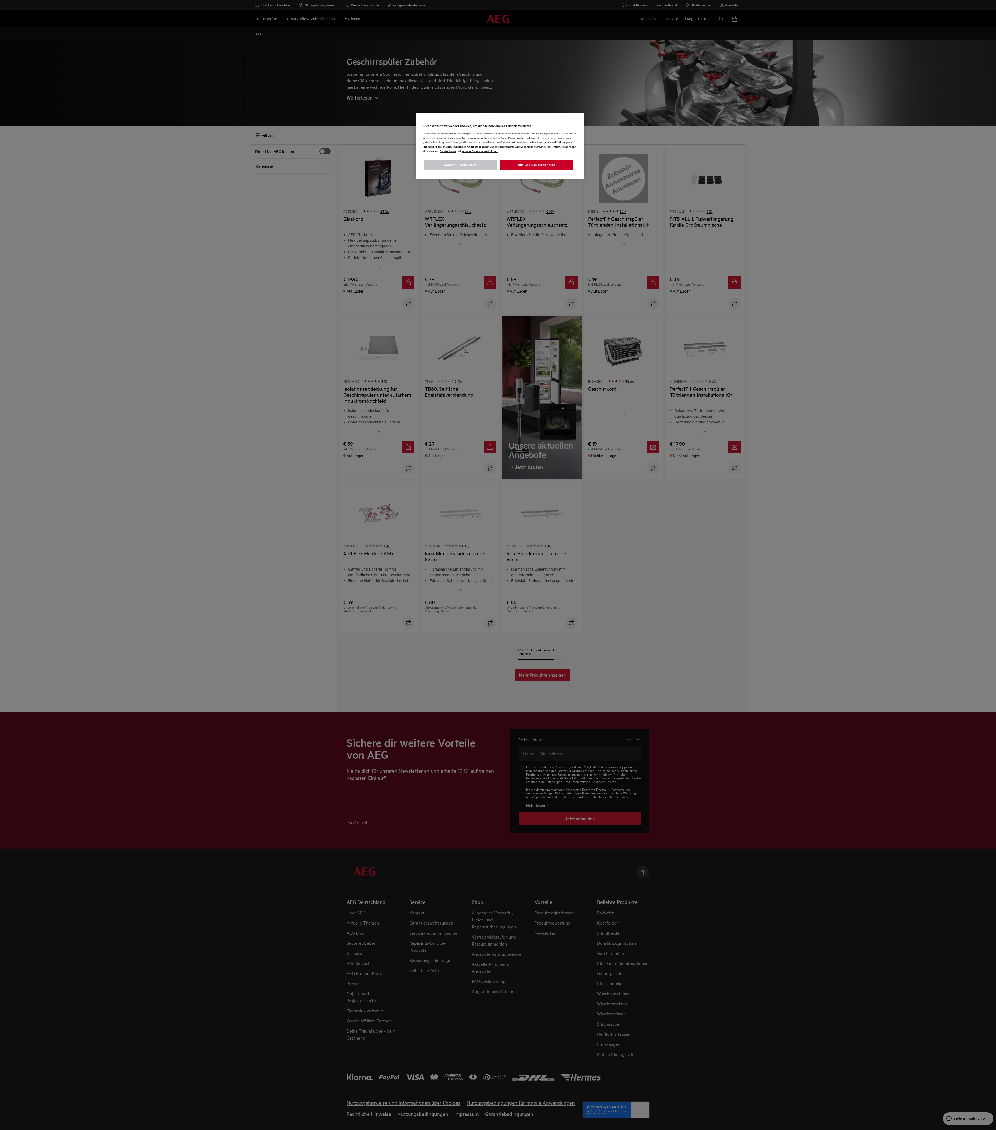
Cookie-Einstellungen (460, 164)
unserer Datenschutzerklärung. (480, 151)
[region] (500, 146)
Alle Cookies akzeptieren (536, 164)
